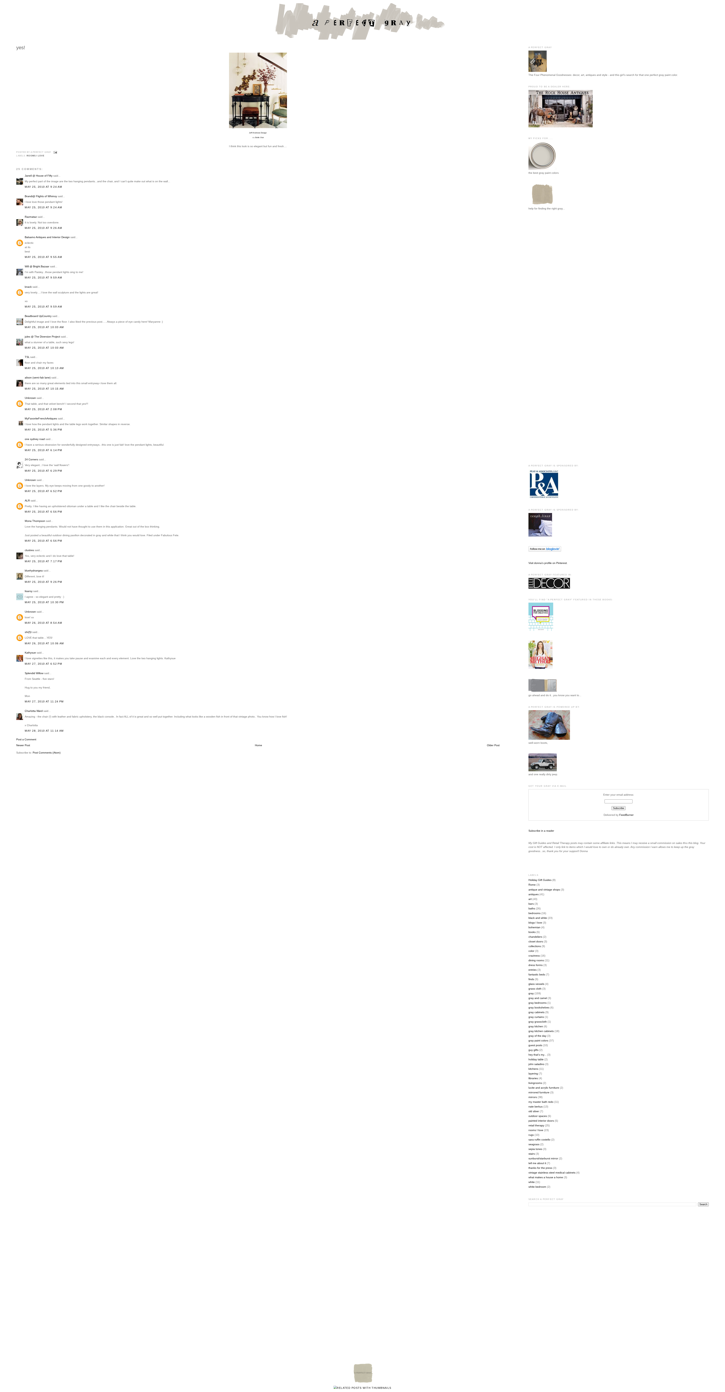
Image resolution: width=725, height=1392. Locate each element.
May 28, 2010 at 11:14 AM (44, 730)
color (531, 950)
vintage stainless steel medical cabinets (551, 1172)
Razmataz (31, 216)
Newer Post (23, 745)
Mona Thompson (35, 520)
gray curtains (536, 1016)
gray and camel (537, 998)
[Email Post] (55, 152)
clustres (29, 550)
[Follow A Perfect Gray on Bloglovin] (544, 550)
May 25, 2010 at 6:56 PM (43, 511)
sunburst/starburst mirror (543, 1158)
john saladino (536, 1064)
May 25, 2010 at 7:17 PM (43, 561)
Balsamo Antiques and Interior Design (47, 237)
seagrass (533, 1144)
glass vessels (536, 983)
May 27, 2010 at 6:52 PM (43, 663)
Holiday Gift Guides (539, 879)
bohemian (534, 927)
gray (531, 993)
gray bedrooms (537, 1002)
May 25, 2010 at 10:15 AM (44, 388)
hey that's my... (537, 1054)
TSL (27, 356)
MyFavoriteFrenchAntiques (41, 418)
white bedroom (537, 1186)
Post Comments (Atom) (47, 752)
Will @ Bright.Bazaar (37, 266)
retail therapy (536, 1125)
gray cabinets (536, 1012)
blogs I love (535, 922)
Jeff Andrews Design (258, 133)
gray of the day (537, 1035)
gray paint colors (538, 1040)
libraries (533, 1078)
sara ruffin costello (539, 1139)
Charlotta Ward (34, 710)
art (530, 899)
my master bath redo (540, 1101)
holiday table (536, 1059)
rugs (531, 1134)
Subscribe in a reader (541, 830)
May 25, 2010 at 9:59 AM (43, 277)
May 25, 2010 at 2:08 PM (43, 409)
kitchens (533, 1068)
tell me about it (537, 1163)
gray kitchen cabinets (541, 1031)
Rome (532, 884)
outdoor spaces (537, 1115)
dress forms (535, 965)
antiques (533, 894)
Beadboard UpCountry (38, 316)
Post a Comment (26, 739)
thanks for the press (540, 1167)
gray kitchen (535, 1026)
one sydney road (35, 439)
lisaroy (28, 591)
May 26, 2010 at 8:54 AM (43, 622)
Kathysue (30, 652)
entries (532, 969)
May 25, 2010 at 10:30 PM (44, 602)
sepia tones (535, 1149)
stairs (531, 1153)
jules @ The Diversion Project (42, 336)
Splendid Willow (34, 673)
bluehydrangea (34, 570)
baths (531, 908)
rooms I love (35, 156)
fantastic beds (536, 974)
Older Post (493, 745)
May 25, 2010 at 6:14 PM (43, 450)
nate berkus (535, 1106)
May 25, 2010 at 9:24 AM (43, 186)
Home (258, 745)
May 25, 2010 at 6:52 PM (43, 491)
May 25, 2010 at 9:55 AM (43, 256)
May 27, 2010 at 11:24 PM (44, 701)
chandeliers (535, 936)
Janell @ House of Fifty (38, 175)
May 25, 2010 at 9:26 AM (43, 227)
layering (533, 1073)
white (531, 1182)
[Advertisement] (543, 275)
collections (534, 946)
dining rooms (536, 960)
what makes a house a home (545, 1177)
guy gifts (533, 1049)
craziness (534, 955)
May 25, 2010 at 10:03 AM (44, 327)
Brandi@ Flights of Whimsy (41, 196)
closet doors (535, 941)
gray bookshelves (538, 1007)
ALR (27, 500)
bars (531, 903)
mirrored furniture (538, 1092)
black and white (537, 917)
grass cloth (534, 988)
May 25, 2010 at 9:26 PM (43, 581)
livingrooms (535, 1082)
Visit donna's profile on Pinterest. (548, 562)
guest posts (535, 1045)
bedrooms (534, 913)
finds (531, 979)
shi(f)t (28, 632)
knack (28, 286)
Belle (259, 137)
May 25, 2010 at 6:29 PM (43, 470)
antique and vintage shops (544, 889)
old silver (533, 1111)
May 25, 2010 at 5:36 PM (43, 429)
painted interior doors (541, 1120)
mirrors (532, 1097)
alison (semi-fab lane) (38, 377)
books (532, 932)
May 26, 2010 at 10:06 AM (44, 643)
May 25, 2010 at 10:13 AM (44, 368)
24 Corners (31, 459)
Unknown (30, 397)
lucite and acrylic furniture (543, 1087)
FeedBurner (626, 814)
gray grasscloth (537, 1021)
